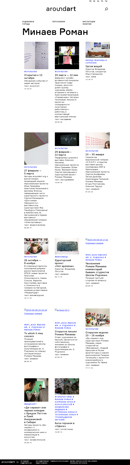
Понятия (87, 24)
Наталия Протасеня (37, 440)
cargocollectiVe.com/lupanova (86, 461)
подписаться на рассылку (60, 461)
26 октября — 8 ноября (32, 262)
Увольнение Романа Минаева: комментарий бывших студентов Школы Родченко (97, 269)
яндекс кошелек (41, 463)
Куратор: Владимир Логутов (65, 270)
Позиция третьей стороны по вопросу (96, 279)
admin (93, 77)
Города (26, 24)
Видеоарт (31, 404)
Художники (28, 22)
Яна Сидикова (65, 119)
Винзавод (62, 257)
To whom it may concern (33, 335)
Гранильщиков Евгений (63, 418)
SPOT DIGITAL (83, 463)
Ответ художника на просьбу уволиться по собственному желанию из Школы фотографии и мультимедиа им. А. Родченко (66, 344)
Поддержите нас (26, 463)
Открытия (31, 72)
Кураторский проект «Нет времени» (64, 263)
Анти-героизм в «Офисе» (65, 424)
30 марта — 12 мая (66, 75)
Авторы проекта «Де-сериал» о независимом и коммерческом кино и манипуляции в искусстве (35, 431)
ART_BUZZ (92, 255)
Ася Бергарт (35, 86)
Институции (89, 22)
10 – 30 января (95, 154)
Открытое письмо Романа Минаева (66, 333)
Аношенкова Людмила (62, 408)
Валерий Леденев (37, 295)
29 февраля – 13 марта (63, 153)
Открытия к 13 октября (33, 76)
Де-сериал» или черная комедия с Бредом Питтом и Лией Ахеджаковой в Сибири (35, 415)
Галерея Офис (64, 397)
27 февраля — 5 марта (33, 172)
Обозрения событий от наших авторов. (36, 82)
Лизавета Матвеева (37, 225)
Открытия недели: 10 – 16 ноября (97, 334)
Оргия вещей (94, 66)
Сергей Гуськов (66, 429)
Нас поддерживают (42, 461)
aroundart (95, 189)
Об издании (25, 461)
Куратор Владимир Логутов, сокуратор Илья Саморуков (96, 71)
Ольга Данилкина (67, 180)
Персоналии (58, 22)
